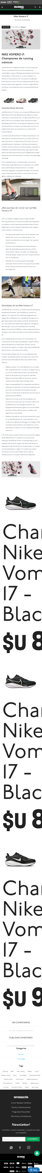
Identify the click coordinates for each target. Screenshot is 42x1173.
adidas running (5, 1075)
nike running (20, 1071)
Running (5, 1071)
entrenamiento (7, 1083)
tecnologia (23, 1075)
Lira (8, 1)
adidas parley (34, 1083)
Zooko (3, 1)
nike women (20, 1079)
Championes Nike (34, 1075)
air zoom (6, 1087)
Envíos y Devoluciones (21, 1107)
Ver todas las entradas (22, 20)
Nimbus (25, 1083)
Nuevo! (23, 27)
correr (37, 1071)
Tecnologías (21, 1059)
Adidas (30, 1071)
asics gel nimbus (17, 1087)
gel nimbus (35, 1087)
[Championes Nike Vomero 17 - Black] (21, 503)
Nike (12, 1071)
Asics (15, 1075)
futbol (17, 1083)
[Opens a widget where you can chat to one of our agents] (33, 1170)
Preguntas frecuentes (21, 1112)
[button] (35, 7)
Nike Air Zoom (8, 1079)
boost (27, 1087)
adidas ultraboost (32, 1079)
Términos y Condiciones (21, 1116)
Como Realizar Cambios (21, 1103)
